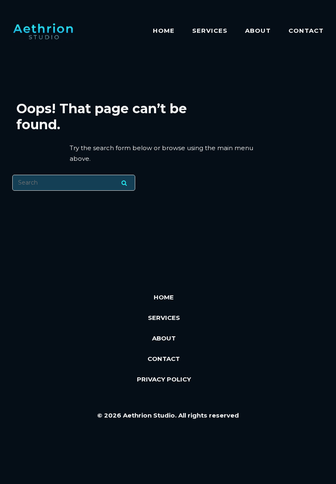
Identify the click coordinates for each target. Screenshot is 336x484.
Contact (306, 30)
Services (209, 30)
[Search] (124, 183)
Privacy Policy (164, 379)
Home (164, 30)
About (258, 30)
